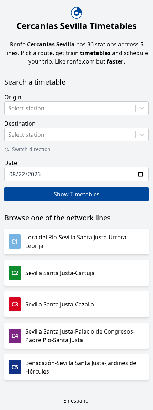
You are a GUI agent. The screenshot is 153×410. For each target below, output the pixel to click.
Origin (12, 97)
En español (76, 400)
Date (10, 163)
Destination (20, 124)
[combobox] (9, 108)
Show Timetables (77, 194)
